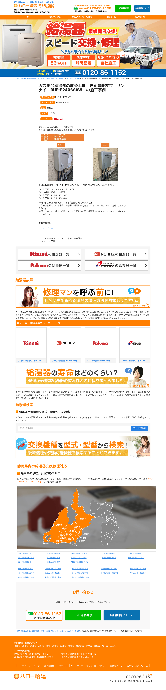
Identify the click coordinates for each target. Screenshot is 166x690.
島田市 (63, 646)
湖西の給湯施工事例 (25, 569)
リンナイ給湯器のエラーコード (30, 360)
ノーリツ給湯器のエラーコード (65, 360)
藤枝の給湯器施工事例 (26, 577)
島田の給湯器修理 (53, 558)
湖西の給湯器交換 (24, 553)
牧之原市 (80, 646)
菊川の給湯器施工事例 (80, 573)
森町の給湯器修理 (134, 553)
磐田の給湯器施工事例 (80, 569)
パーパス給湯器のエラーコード (134, 360)
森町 (48, 646)
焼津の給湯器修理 (53, 562)
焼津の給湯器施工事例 (53, 577)
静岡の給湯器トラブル (136, 558)
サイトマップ (77, 666)
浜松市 (25, 646)
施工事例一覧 (140, 17)
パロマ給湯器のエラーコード (98, 360)
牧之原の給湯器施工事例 (109, 573)
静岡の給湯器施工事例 (138, 573)
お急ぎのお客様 (55, 17)
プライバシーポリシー (96, 666)
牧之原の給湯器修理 (109, 558)
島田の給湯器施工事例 (53, 573)
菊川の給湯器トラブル (79, 558)
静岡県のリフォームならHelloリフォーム (129, 666)
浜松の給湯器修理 (53, 553)
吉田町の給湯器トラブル (79, 562)
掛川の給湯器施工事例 (26, 573)
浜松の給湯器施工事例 (53, 569)
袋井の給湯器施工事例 (109, 569)
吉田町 (113, 646)
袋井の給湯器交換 (108, 553)
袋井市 (41, 646)
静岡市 (89, 646)
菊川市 (71, 646)
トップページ (49, 228)
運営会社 (63, 666)
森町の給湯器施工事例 (138, 569)
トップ (26, 17)
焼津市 (105, 646)
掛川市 (55, 646)
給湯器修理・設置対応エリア (25, 643)
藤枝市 (97, 646)
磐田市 (33, 646)
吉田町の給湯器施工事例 (80, 577)
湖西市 (17, 646)
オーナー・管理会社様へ (45, 666)
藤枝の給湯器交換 (24, 562)
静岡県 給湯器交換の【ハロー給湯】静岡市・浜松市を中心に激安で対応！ (34, 2)
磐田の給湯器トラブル (79, 553)
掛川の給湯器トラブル (26, 558)
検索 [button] (139, 428)
